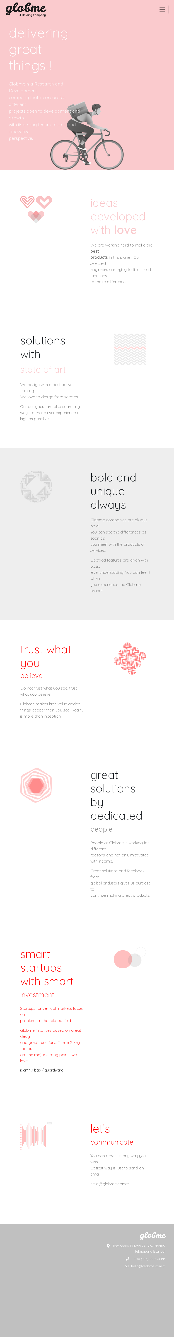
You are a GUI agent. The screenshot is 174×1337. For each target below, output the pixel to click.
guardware (54, 1070)
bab (37, 1070)
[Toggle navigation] (162, 9)
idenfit (25, 1070)
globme (25, 7)
